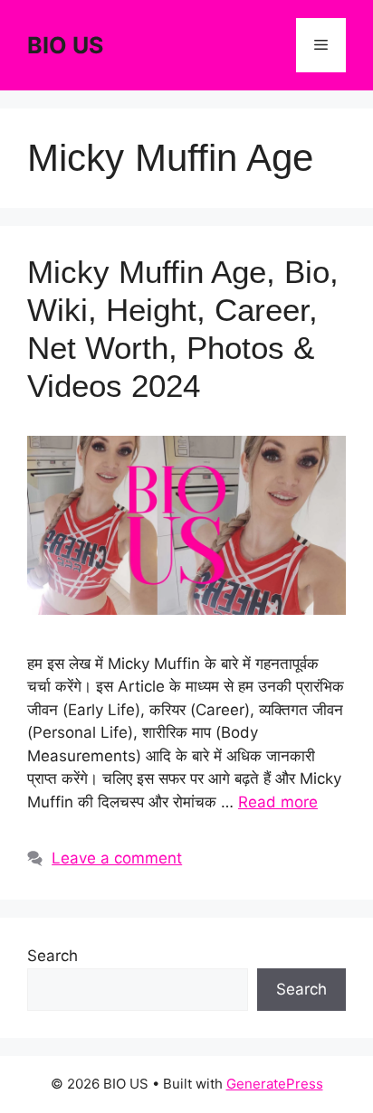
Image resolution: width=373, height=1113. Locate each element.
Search (52, 956)
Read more (278, 802)
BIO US (65, 45)
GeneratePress (274, 1083)
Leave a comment (117, 858)
